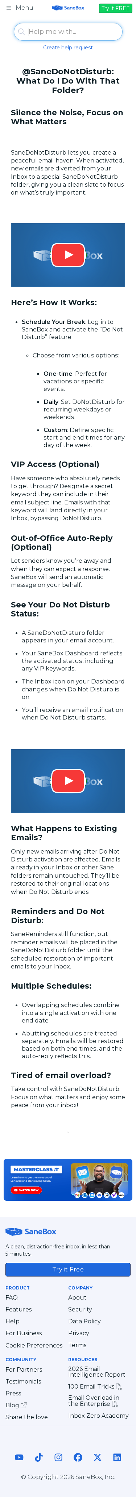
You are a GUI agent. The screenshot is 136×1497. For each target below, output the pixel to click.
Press (13, 1393)
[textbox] (68, 32)
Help (12, 1321)
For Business (23, 1333)
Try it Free (68, 1269)
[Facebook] (78, 1464)
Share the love (26, 1417)
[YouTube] (19, 1464)
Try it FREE (116, 8)
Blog (13, 1405)
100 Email (92, 1387)
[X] (97, 1464)
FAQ (11, 1298)
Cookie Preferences (33, 1346)
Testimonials (23, 1382)
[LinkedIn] (117, 1464)
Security (80, 1310)
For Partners (23, 1370)
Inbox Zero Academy (98, 1416)
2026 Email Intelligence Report (96, 1372)
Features (18, 1310)
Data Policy (84, 1321)
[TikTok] (39, 1464)
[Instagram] (58, 1464)
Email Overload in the (93, 1401)
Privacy (78, 1333)
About (77, 1298)
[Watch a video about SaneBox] (68, 255)
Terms (77, 1345)
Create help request (68, 47)
